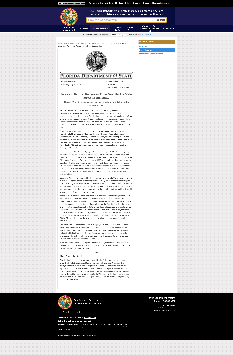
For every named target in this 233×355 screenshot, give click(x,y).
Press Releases (98, 43)
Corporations (94, 3)
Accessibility (74, 312)
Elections (119, 3)
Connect (143, 46)
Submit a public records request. (75, 321)
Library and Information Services (156, 3)
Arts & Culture (107, 3)
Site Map (84, 312)
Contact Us (90, 317)
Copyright (60, 335)
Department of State (66, 43)
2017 (108, 43)
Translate (145, 35)
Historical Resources (133, 3)
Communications (83, 43)
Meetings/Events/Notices (151, 54)
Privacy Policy (62, 312)
